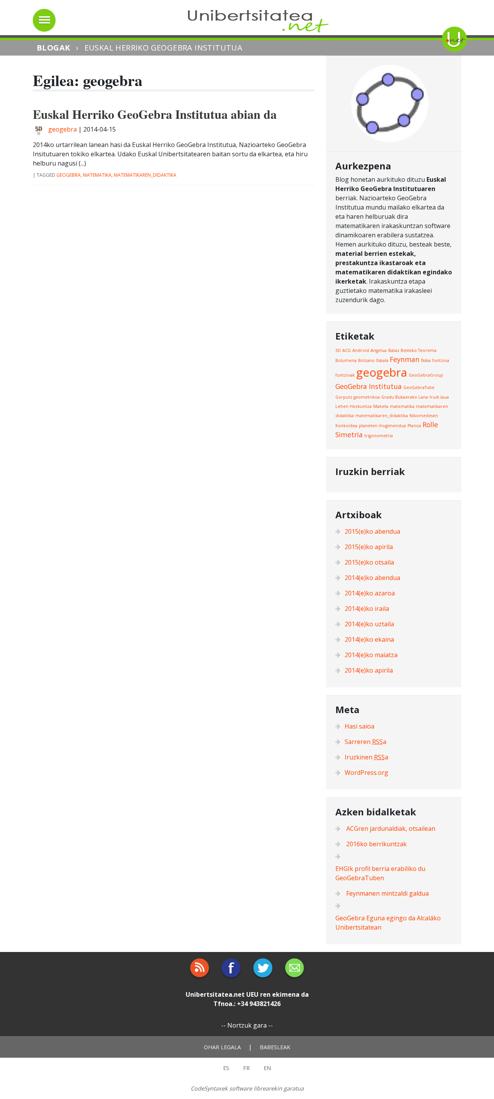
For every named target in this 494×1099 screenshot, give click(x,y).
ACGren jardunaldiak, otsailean (390, 828)
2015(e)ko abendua (372, 531)
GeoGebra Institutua (368, 386)
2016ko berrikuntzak (376, 844)
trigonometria (378, 435)
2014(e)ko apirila (369, 670)
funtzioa (440, 360)
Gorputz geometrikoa (357, 397)
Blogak (53, 47)
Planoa (414, 425)
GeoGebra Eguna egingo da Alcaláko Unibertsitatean (388, 923)
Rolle (430, 424)
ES (226, 1068)
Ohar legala (222, 1047)
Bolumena (346, 360)
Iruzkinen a (366, 757)
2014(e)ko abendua (372, 577)
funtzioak (345, 375)
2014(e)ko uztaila (369, 624)
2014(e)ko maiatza (371, 655)
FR (246, 1068)
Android (360, 350)
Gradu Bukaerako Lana (404, 397)
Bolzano (366, 360)
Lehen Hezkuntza (353, 406)
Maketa (380, 406)
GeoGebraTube (419, 387)
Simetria (349, 434)
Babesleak (275, 1047)
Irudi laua (439, 397)
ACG (346, 350)
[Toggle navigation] (44, 20)
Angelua (378, 350)
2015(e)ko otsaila (369, 562)
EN (267, 1068)
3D (338, 350)
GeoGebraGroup (426, 375)
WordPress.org (366, 772)
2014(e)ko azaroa (370, 593)
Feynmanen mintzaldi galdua (387, 893)
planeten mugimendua (382, 425)
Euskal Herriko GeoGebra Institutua (164, 47)
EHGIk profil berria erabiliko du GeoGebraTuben (380, 873)
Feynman (405, 359)
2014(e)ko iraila (367, 608)
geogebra (62, 129)
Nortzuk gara (247, 1025)
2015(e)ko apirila (369, 547)
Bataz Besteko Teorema (412, 350)
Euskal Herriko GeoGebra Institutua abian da (155, 114)
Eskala (382, 360)
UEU (252, 994)
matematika (97, 175)
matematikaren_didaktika (145, 175)
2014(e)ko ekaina (369, 639)
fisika (426, 360)
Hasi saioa (359, 726)
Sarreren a (365, 741)
